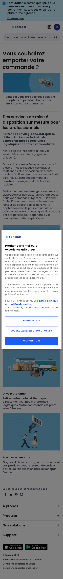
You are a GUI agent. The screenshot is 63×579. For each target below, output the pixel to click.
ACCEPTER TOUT (31, 340)
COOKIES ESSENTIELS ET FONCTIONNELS (31, 331)
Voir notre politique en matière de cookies (31, 302)
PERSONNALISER (31, 320)
